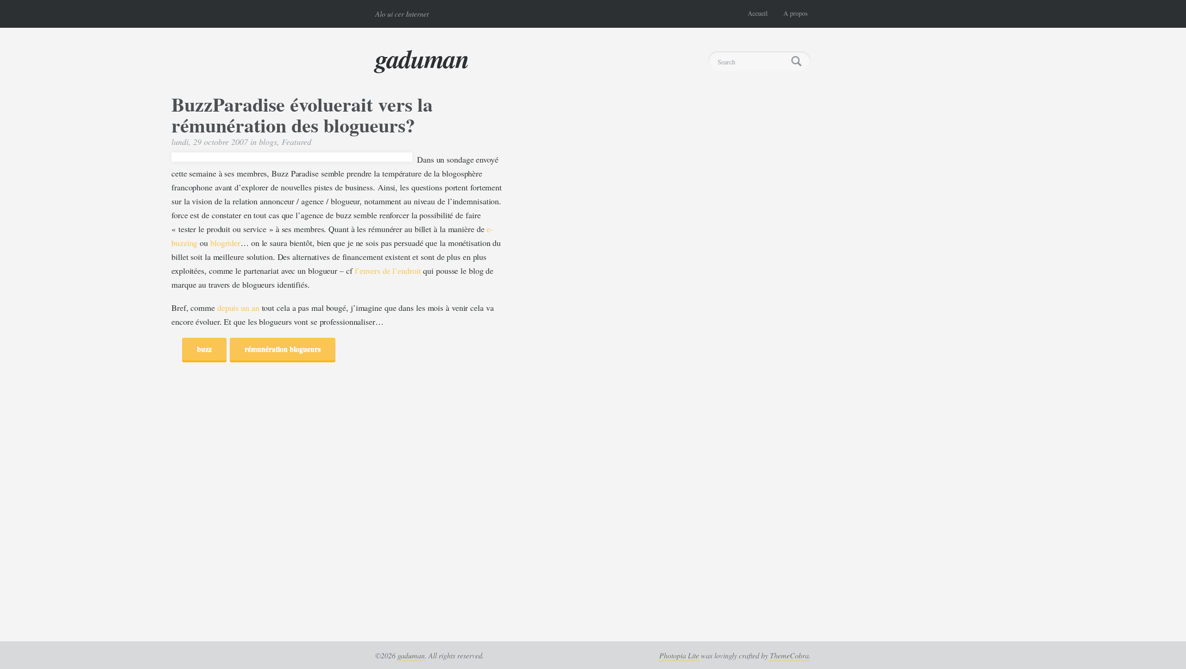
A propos (795, 13)
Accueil (758, 13)
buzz (204, 348)
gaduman (422, 58)
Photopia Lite (679, 655)
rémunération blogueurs (283, 348)
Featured (296, 141)
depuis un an (238, 307)
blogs (268, 141)
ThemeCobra (789, 655)
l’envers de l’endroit (388, 270)
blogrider (225, 242)
